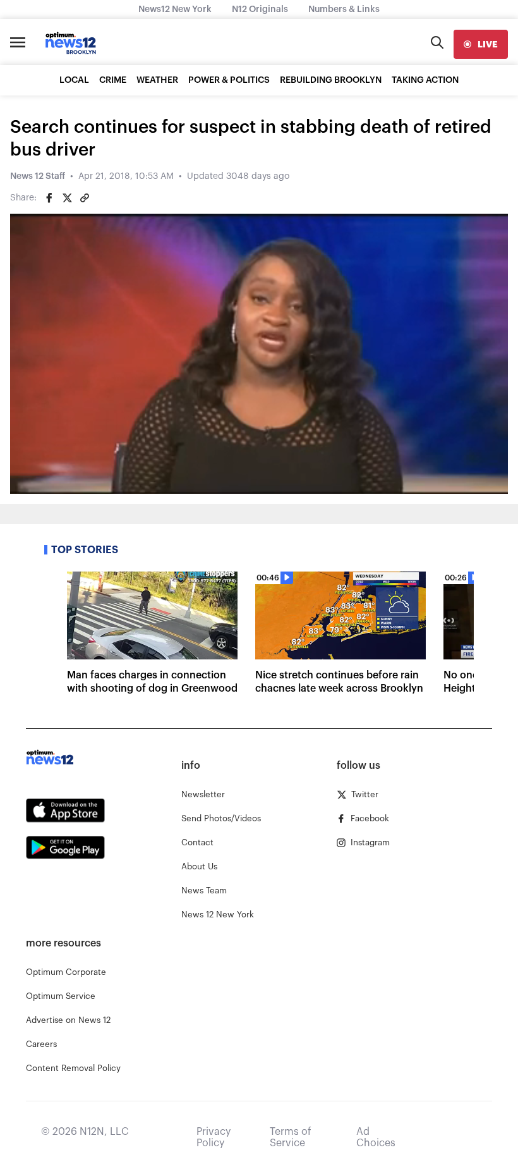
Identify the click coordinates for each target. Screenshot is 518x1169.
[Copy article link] (85, 198)
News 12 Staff (37, 176)
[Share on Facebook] (49, 198)
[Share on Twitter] (67, 198)
